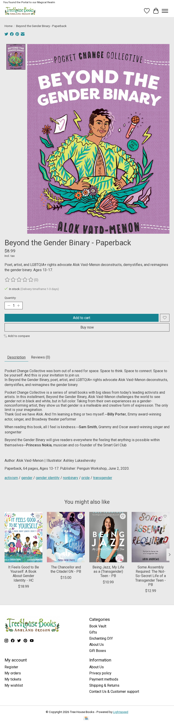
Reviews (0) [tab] (40, 357)
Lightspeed (120, 712)
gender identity (48, 478)
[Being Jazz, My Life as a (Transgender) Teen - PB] (108, 537)
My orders (13, 673)
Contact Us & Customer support (114, 691)
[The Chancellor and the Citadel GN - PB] (66, 537)
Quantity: (10, 298)
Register (11, 667)
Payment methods (103, 679)
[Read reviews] (19, 280)
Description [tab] (16, 357)
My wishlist (14, 685)
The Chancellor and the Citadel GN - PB (66, 569)
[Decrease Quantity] (9, 305)
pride (86, 478)
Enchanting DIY (101, 638)
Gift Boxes (97, 651)
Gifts (93, 632)
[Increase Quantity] (18, 305)
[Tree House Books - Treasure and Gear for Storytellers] (20, 10)
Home (8, 26)
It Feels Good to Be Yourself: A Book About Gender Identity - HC (23, 573)
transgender (102, 478)
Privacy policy (100, 673)
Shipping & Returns (104, 685)
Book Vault (97, 626)
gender (26, 478)
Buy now (87, 327)
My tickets (13, 679)
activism (11, 478)
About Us (96, 644)
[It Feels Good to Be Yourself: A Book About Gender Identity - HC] (23, 537)
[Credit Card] (86, 718)
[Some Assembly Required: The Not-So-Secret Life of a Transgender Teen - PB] (150, 537)
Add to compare (19, 336)
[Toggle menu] (164, 10)
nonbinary (70, 478)
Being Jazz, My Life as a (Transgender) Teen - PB (108, 571)
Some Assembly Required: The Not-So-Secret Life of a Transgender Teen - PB (150, 576)
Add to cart (81, 318)
